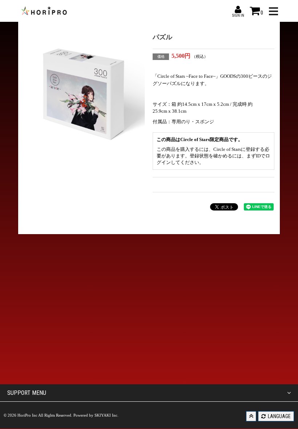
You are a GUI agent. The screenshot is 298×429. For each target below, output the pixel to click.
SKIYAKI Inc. (106, 415)
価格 (161, 57)
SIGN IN (238, 9)
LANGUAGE (279, 416)
